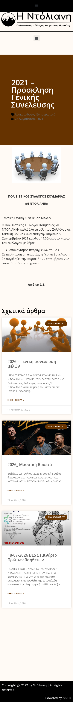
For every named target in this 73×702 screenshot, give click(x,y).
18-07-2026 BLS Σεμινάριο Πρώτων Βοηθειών (32, 557)
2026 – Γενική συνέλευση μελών (31, 364)
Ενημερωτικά (45, 114)
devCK (67, 698)
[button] (37, 5)
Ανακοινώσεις (25, 114)
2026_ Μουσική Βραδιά (29, 464)
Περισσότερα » (15, 400)
